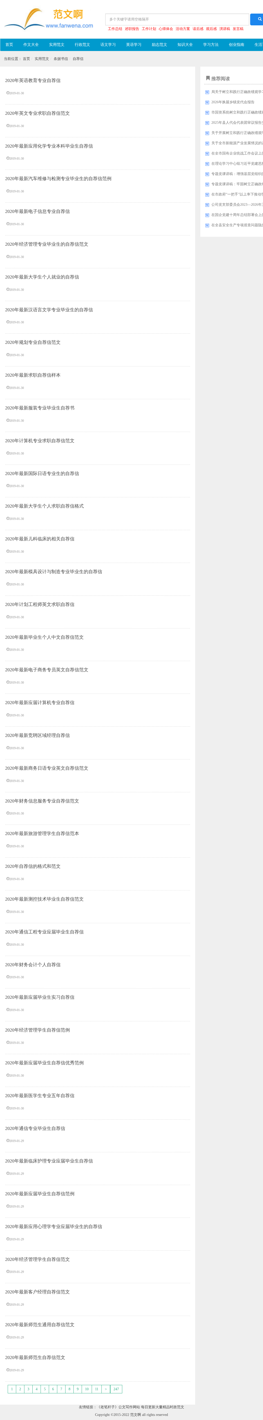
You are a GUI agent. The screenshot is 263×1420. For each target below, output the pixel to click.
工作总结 (115, 29)
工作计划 (149, 29)
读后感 (198, 29)
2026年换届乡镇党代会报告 (233, 102)
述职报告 (132, 29)
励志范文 (159, 45)
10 (87, 1389)
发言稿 (238, 29)
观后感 (211, 29)
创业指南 (236, 45)
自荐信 (78, 59)
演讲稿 (224, 29)
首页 (9, 45)
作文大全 (31, 45)
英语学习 (134, 45)
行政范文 (82, 45)
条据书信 (61, 59)
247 (116, 1389)
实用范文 (56, 45)
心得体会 (166, 29)
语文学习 (108, 45)
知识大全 (185, 45)
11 (96, 1389)
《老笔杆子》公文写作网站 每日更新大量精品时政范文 (140, 1407)
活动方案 (183, 29)
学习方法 (211, 45)
